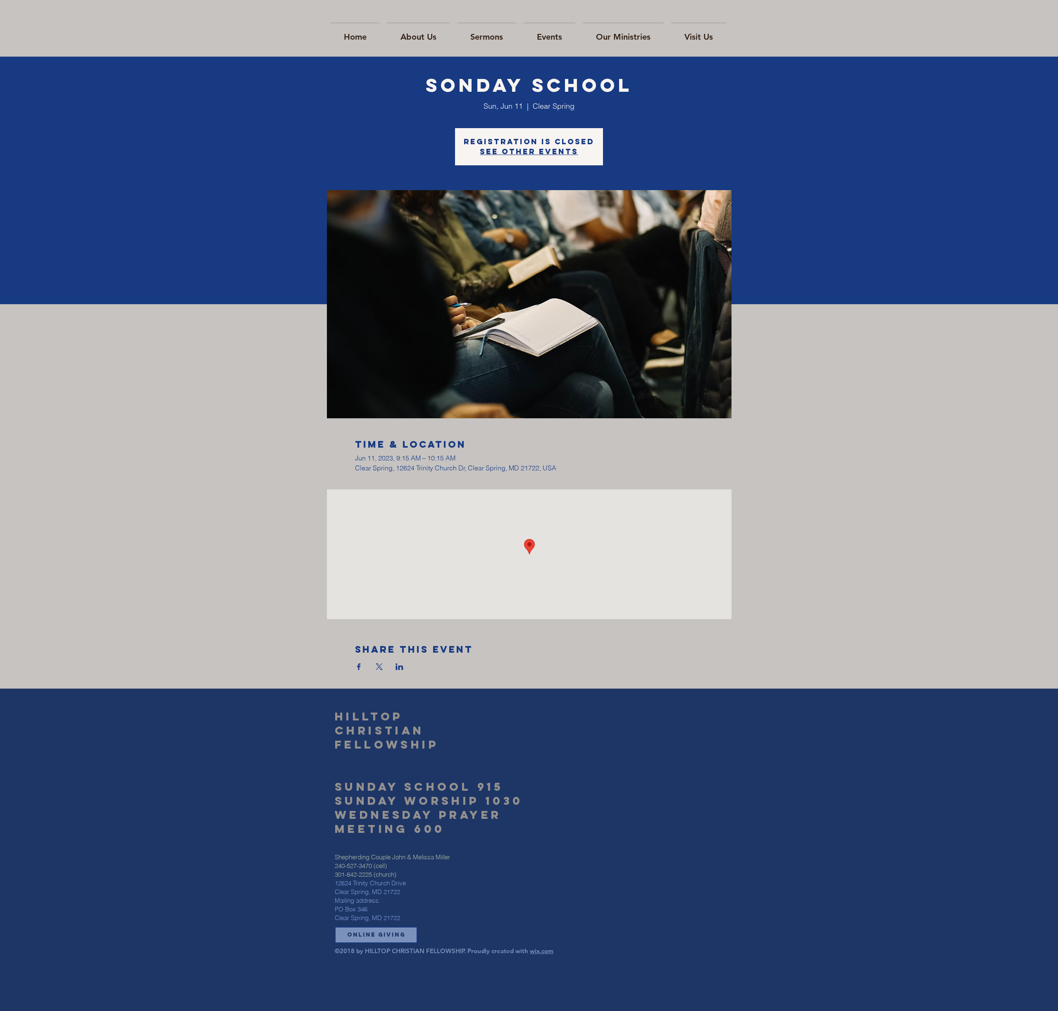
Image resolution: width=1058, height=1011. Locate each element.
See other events (529, 151)
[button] (376, 935)
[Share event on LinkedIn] (399, 666)
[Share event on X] (379, 666)
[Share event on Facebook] (359, 666)
